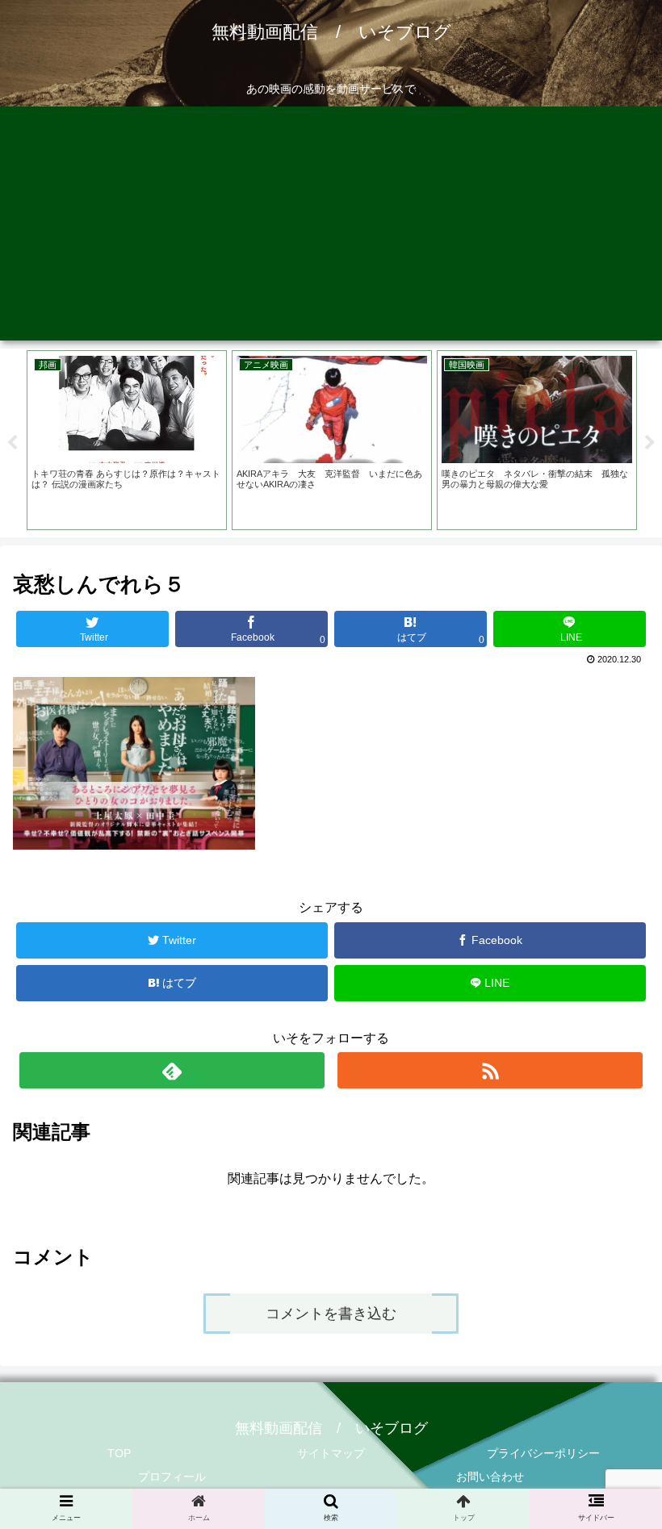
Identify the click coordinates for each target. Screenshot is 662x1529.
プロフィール (172, 1476)
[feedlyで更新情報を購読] (172, 1070)
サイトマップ (331, 1453)
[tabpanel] (127, 440)
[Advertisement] (331, 227)
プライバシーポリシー (543, 1453)
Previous (12, 443)
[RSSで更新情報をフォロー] (490, 1070)
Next (650, 443)
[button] (612, 1377)
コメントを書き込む (331, 1313)
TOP (119, 1453)
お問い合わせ (490, 1476)
